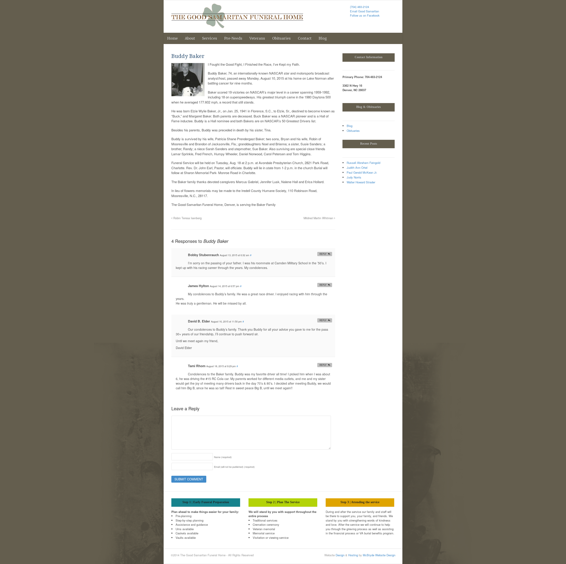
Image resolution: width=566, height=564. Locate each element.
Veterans (257, 38)
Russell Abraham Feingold (363, 163)
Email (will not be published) (234, 466)
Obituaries (281, 38)
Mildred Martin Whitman (319, 218)
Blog (323, 38)
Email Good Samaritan (364, 11)
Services (209, 38)
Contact (305, 38)
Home (172, 38)
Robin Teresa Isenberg (187, 218)
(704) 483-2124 (359, 7)
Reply (323, 253)
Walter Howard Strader (361, 182)
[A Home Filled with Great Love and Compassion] (237, 26)
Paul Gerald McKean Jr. (362, 172)
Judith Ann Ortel (357, 167)
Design (340, 555)
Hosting (353, 555)
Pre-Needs (233, 38)
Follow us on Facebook (365, 15)
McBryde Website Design (379, 555)
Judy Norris (354, 177)
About (190, 38)
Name (223, 457)
